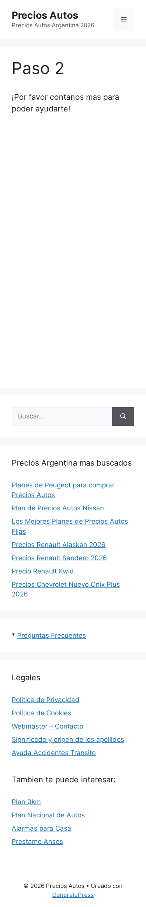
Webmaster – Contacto (47, 726)
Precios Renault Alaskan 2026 (59, 545)
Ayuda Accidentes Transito (54, 753)
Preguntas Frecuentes (51, 635)
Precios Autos (45, 15)
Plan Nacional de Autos (48, 815)
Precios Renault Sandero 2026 (59, 558)
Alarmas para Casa (41, 828)
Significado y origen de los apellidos (68, 739)
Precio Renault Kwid (43, 571)
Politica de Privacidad (45, 700)
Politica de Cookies (41, 713)
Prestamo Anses (37, 841)
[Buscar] (123, 416)
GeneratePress (73, 894)
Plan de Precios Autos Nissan (58, 508)
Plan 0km (26, 802)
